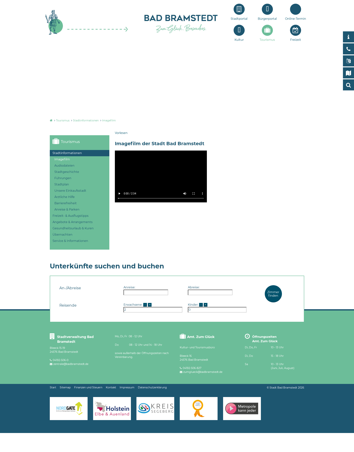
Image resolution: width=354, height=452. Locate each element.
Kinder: (193, 304)
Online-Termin (295, 18)
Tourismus (267, 40)
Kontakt (111, 387)
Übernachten (62, 234)
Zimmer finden (273, 293)
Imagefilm (109, 120)
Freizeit (295, 40)
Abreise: (193, 287)
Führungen (62, 178)
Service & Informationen (70, 241)
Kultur (239, 40)
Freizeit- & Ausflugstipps (70, 216)
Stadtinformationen (86, 120)
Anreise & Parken (66, 209)
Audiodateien (64, 165)
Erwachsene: (133, 304)
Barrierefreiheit (65, 203)
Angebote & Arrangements (73, 222)
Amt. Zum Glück (201, 337)
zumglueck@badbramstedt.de (202, 372)
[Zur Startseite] (86, 34)
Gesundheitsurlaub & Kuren (73, 228)
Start (53, 387)
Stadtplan (61, 184)
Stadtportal (239, 18)
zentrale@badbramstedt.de (70, 364)
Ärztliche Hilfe (64, 197)
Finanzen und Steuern (88, 387)
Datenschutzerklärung (152, 387)
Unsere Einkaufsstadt (70, 190)
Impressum (127, 387)
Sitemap (65, 387)
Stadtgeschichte (66, 172)
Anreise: (129, 287)
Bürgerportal (267, 18)
